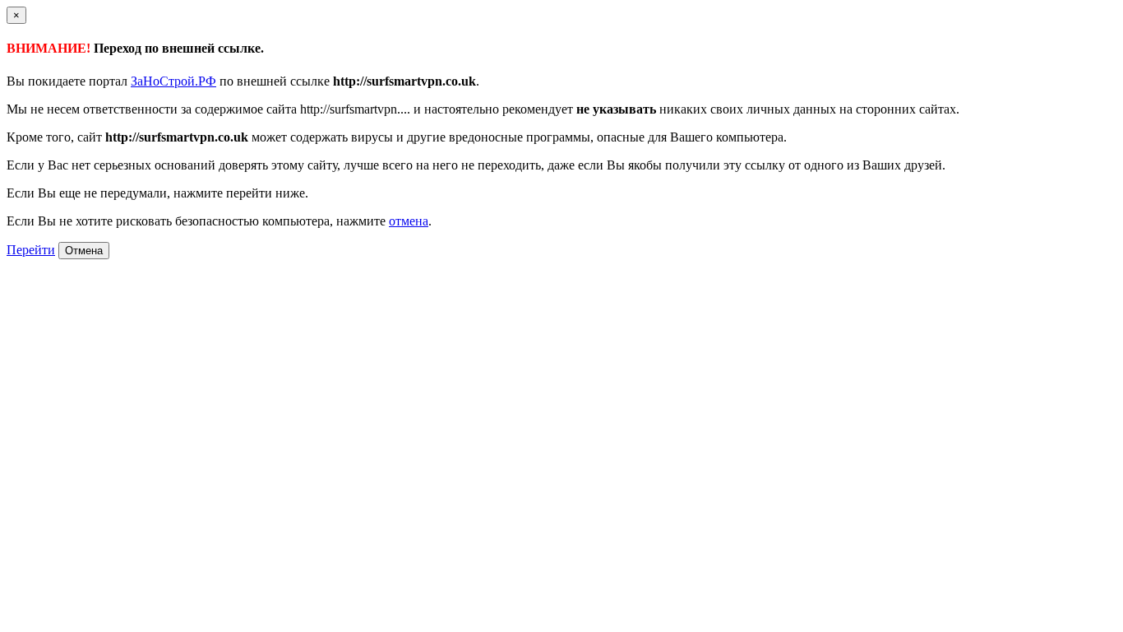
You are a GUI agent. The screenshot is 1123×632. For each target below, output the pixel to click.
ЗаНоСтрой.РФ (173, 81)
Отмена (84, 250)
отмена (408, 221)
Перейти (31, 250)
